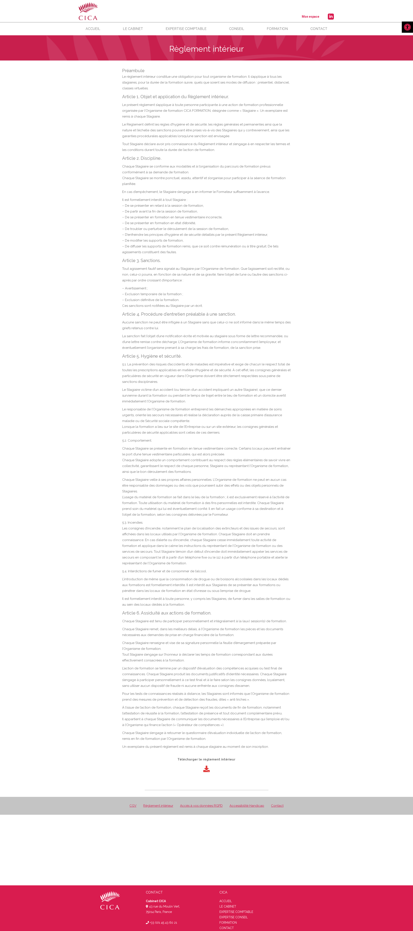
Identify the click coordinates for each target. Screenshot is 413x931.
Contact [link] (277, 806)
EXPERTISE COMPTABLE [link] (236, 912)
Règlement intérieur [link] (158, 806)
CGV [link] (132, 806)
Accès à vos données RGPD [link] (201, 806)
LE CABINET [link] (227, 906)
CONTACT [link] (226, 928)
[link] (407, 27)
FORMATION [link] (228, 922)
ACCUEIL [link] (225, 901)
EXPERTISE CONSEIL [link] (233, 917)
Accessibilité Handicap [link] (247, 806)
